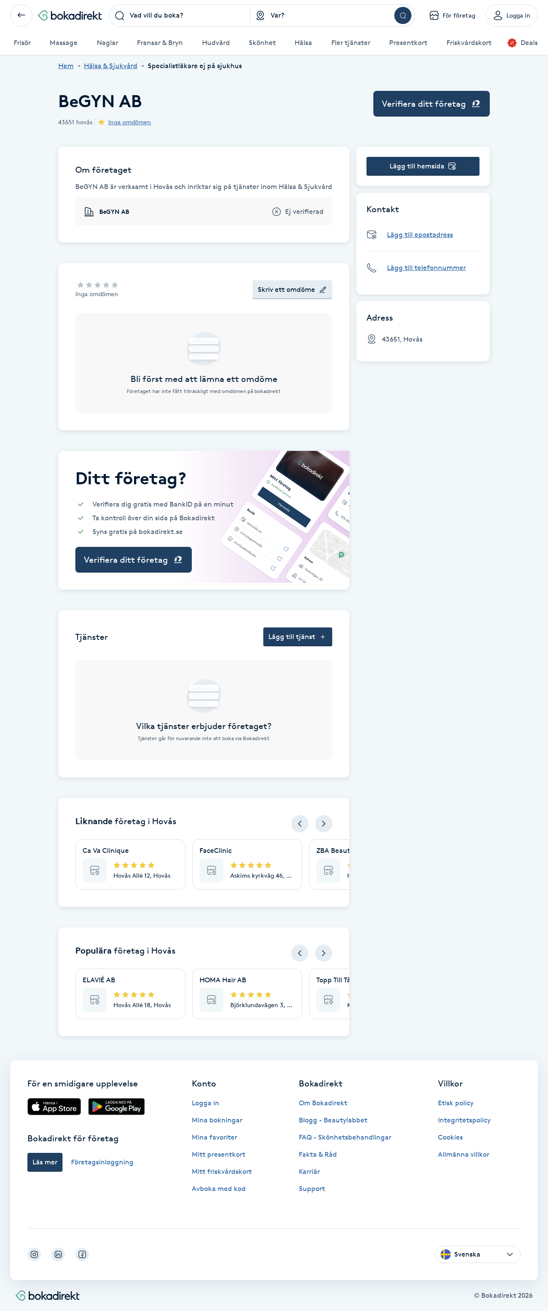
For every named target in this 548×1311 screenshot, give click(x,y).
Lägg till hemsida (417, 166)
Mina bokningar (217, 1120)
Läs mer (45, 1162)
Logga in (205, 1103)
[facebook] (82, 1254)
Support (312, 1189)
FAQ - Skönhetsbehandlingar (345, 1137)
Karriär (309, 1171)
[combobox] (179, 15)
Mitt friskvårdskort (222, 1171)
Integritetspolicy (464, 1120)
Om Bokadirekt (323, 1103)
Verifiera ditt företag (424, 104)
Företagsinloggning (102, 1162)
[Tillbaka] (21, 15)
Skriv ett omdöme (286, 289)
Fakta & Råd (318, 1154)
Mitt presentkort (218, 1154)
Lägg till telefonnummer (426, 268)
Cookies (450, 1137)
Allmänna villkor (463, 1154)
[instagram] (34, 1254)
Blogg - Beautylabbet (333, 1120)
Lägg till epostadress (420, 235)
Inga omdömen (129, 122)
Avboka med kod (219, 1189)
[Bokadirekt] (70, 15)
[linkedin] (58, 1254)
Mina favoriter (214, 1137)
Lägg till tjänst (291, 637)
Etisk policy (456, 1103)
